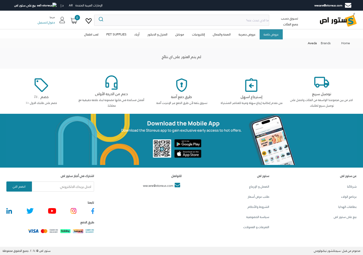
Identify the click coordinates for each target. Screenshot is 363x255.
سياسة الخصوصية (257, 217)
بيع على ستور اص (345, 217)
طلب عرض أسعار (258, 197)
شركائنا (352, 186)
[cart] (88, 20)
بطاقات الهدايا (347, 207)
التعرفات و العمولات (256, 227)
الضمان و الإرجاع (259, 186)
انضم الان (19, 186)
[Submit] (100, 20)
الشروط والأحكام (258, 207)
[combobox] (181, 20)
